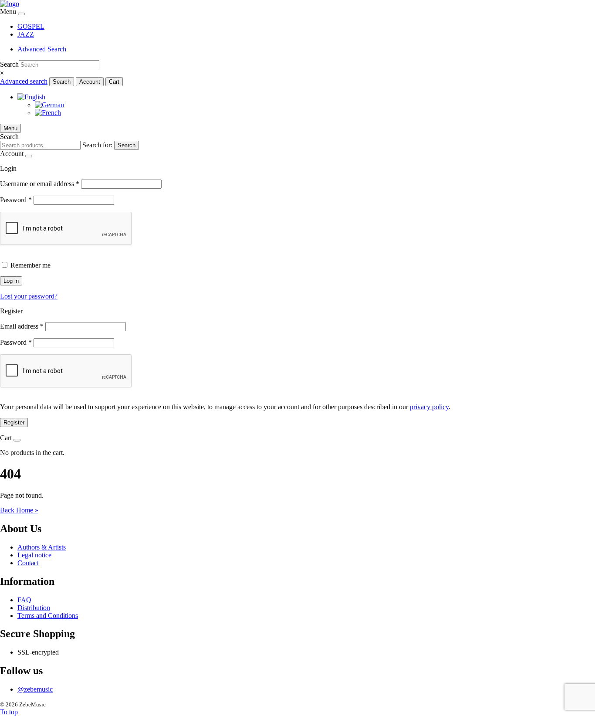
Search (9, 64)
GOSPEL (30, 26)
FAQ (24, 600)
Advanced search (23, 81)
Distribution (33, 607)
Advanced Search (41, 49)
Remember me (30, 265)
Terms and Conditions (47, 615)
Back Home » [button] (19, 510)
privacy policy (429, 407)
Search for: (97, 145)
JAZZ (25, 34)
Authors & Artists (41, 547)
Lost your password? (28, 296)
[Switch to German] (49, 105)
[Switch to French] (48, 112)
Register (13, 422)
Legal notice (34, 555)
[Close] (21, 14)
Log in (11, 281)
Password (16, 200)
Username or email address (39, 183)
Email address (22, 326)
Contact (28, 563)
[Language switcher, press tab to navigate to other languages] (31, 97)
